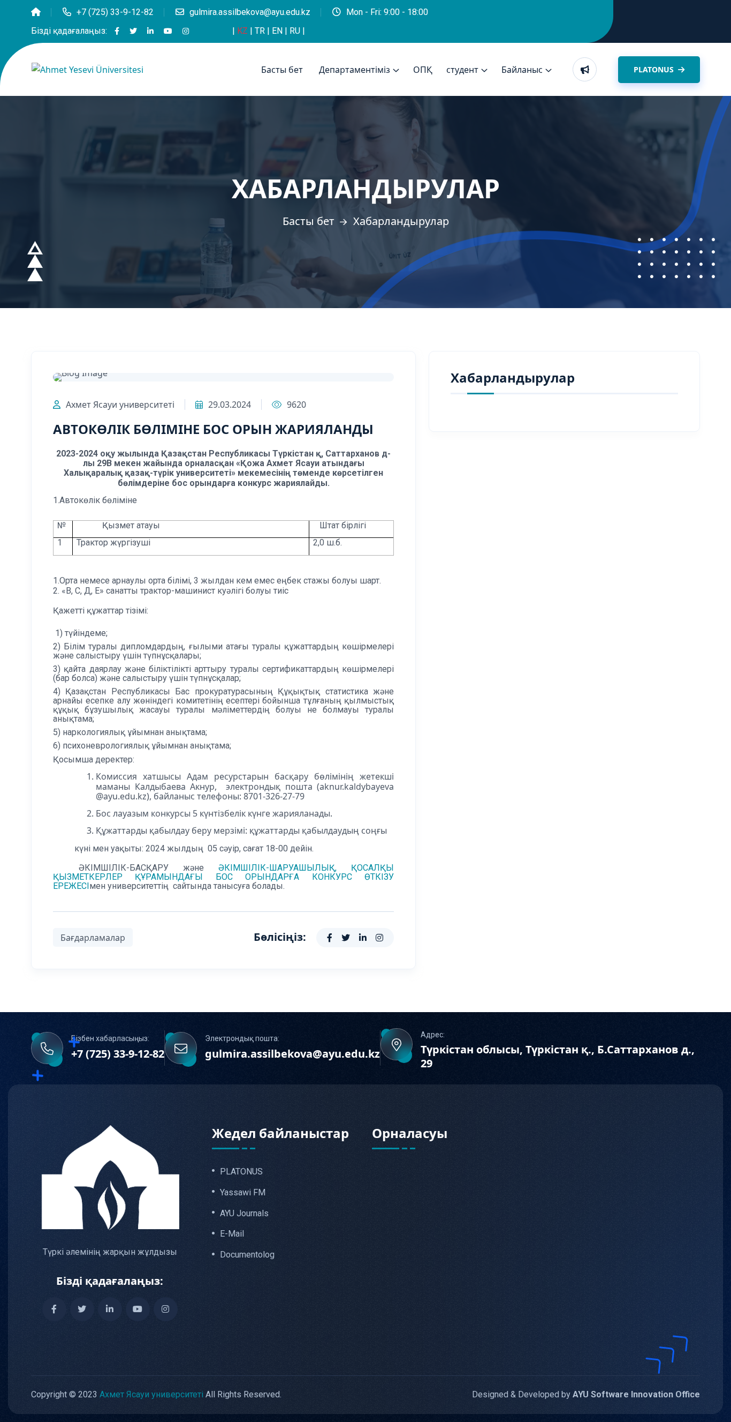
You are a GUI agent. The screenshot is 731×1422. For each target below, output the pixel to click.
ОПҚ (422, 70)
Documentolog (247, 1255)
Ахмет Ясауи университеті (120, 404)
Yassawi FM (242, 1193)
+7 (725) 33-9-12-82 (115, 12)
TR (261, 31)
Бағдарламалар (92, 938)
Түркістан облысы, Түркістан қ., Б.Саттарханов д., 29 (558, 1057)
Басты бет (282, 70)
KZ (243, 31)
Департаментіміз (354, 70)
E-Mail (232, 1234)
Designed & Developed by (586, 1394)
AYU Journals (244, 1213)
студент (462, 70)
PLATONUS (655, 69)
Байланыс (522, 70)
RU (296, 31)
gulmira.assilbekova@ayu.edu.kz (249, 12)
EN (278, 31)
